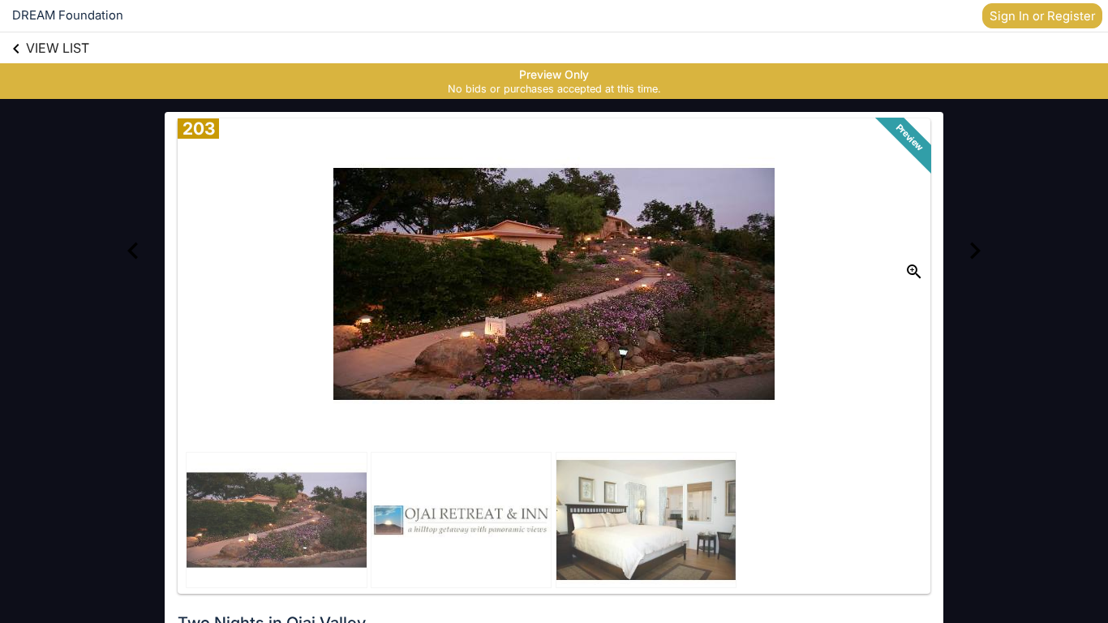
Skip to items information (631, 73)
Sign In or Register (1042, 16)
